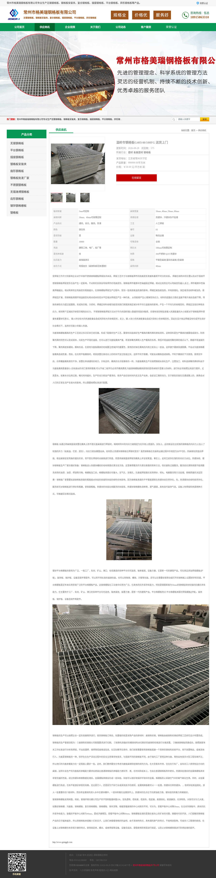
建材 (130, 152)
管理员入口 (104, 870)
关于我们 (95, 27)
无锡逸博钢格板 (19, 191)
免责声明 (94, 870)
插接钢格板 (17, 157)
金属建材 (138, 152)
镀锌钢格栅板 (18, 205)
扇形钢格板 (17, 171)
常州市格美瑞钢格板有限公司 (146, 865)
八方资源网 (85, 870)
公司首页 (19, 27)
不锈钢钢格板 (18, 184)
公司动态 (121, 27)
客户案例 (146, 27)
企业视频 (70, 27)
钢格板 (14, 212)
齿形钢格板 (17, 198)
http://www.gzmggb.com (62, 842)
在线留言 (136, 178)
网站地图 (114, 870)
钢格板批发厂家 (19, 178)
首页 (193, 130)
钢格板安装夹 (18, 164)
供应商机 (45, 27)
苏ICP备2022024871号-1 (121, 865)
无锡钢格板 (17, 143)
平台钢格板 (17, 150)
